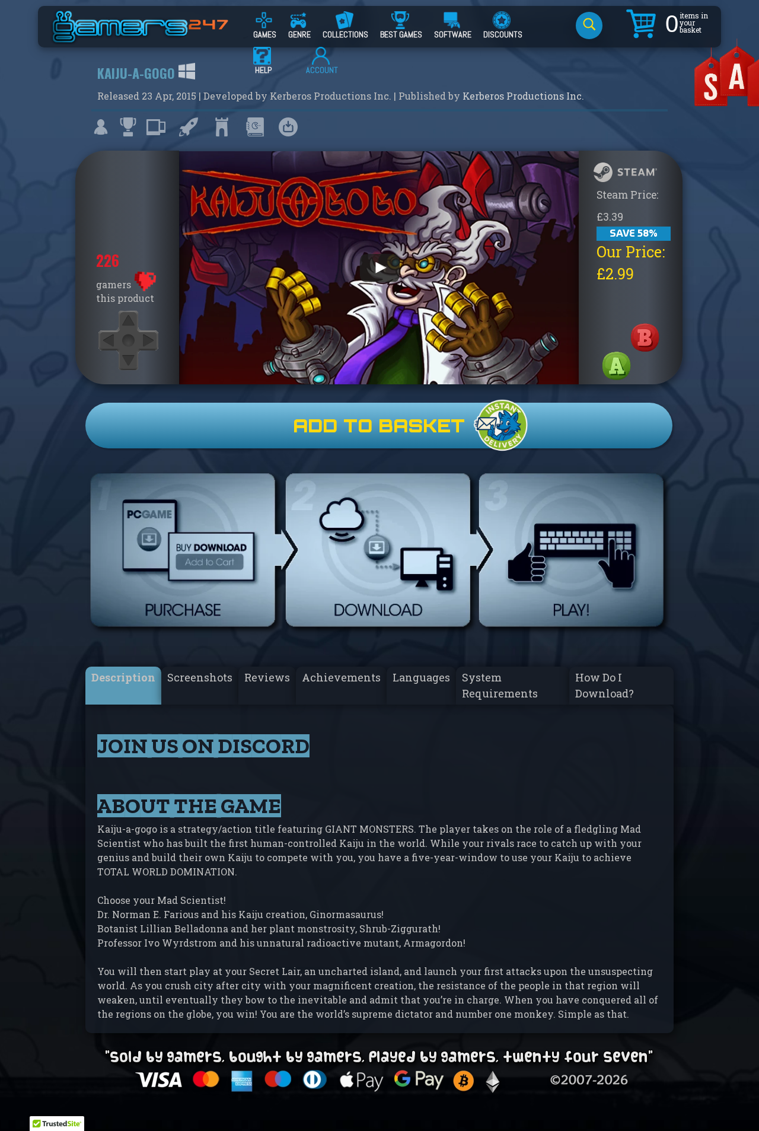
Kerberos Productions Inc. (523, 96)
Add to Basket (379, 426)
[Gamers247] (153, 37)
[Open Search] (589, 25)
